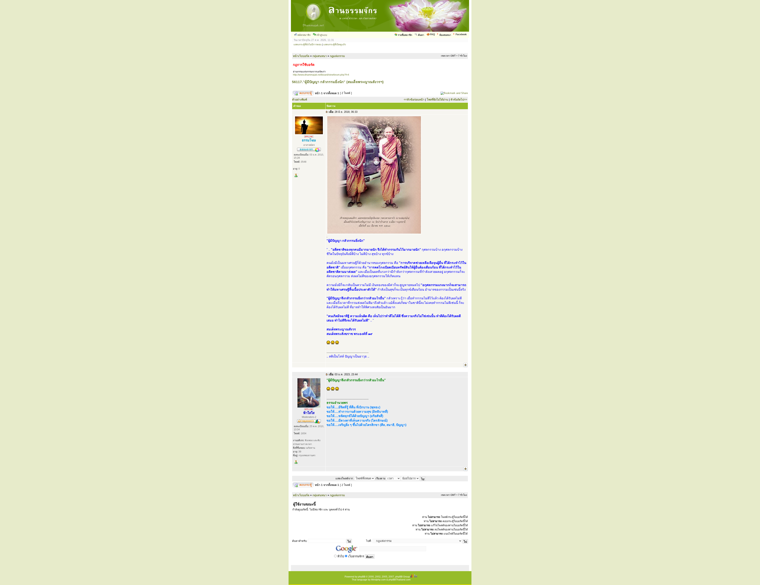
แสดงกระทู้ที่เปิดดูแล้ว (334, 44)
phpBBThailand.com (399, 579)
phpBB (361, 576)
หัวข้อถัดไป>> (458, 99)
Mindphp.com (378, 579)
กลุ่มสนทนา (320, 56)
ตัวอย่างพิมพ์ (299, 99)
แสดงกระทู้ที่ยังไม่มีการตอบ (308, 44)
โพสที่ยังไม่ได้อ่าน (437, 99)
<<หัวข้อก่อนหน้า (414, 99)
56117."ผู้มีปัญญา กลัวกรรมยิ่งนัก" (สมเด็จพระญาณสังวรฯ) (338, 82)
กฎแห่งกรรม (337, 56)
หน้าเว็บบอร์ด (301, 56)
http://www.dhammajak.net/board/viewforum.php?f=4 (321, 74)
